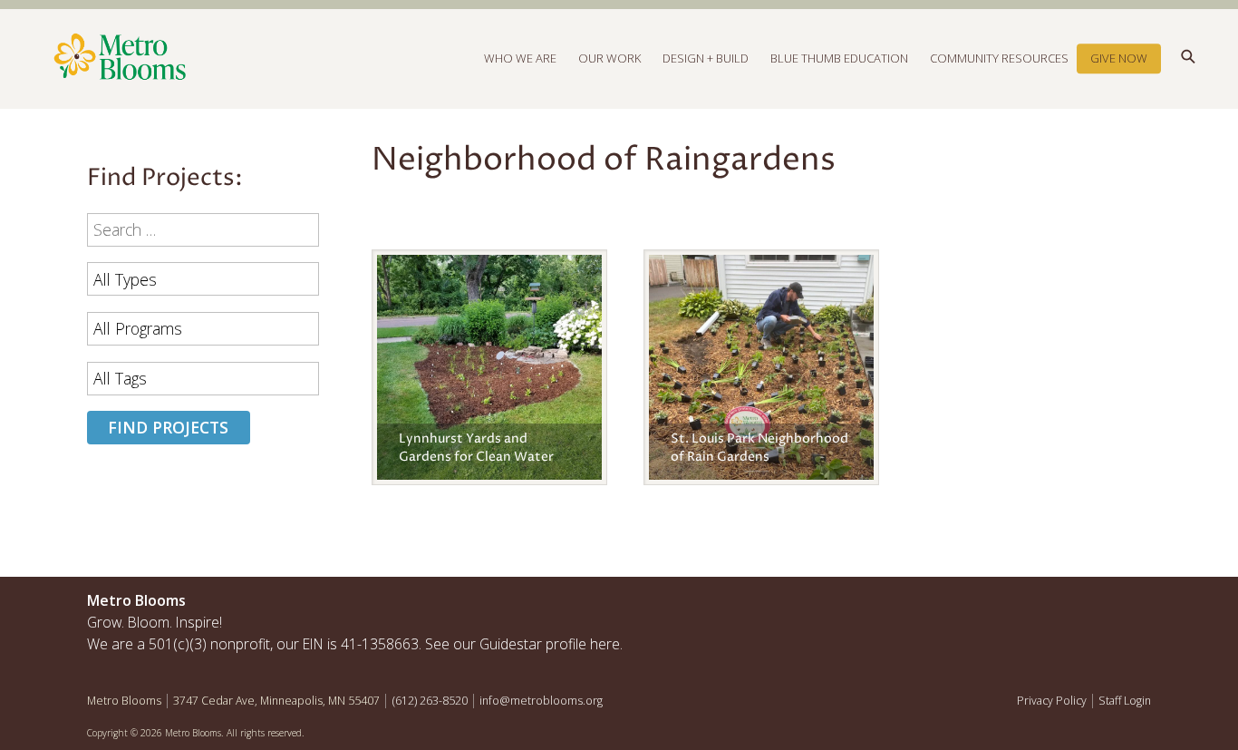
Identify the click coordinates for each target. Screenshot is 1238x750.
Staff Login (1124, 700)
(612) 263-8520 (430, 700)
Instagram (1092, 604)
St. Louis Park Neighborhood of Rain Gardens (759, 448)
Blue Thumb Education (839, 58)
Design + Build (706, 58)
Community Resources (999, 58)
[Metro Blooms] (353, 58)
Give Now (1118, 58)
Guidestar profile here (549, 644)
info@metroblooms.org (541, 700)
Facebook (1053, 604)
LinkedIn (1131, 604)
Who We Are (520, 58)
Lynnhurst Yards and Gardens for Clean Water (476, 448)
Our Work (609, 58)
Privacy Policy (1052, 700)
